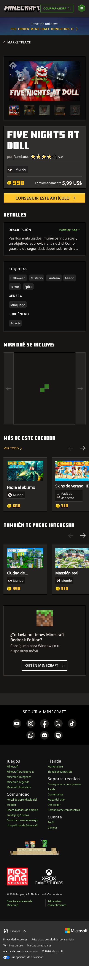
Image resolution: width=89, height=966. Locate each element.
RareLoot (21, 156)
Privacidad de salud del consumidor (53, 939)
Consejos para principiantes (64, 784)
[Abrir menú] (82, 8)
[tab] (14, 110)
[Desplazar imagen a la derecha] (80, 388)
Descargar (54, 805)
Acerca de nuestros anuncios (20, 951)
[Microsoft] (76, 930)
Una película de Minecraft (22, 825)
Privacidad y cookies (15, 939)
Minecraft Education (19, 787)
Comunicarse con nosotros (64, 810)
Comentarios (55, 794)
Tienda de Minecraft (60, 772)
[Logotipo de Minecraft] (21, 8)
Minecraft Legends (18, 782)
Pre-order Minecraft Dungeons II (42, 29)
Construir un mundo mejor (22, 820)
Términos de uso (13, 945)
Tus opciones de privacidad (27, 957)
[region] (44, 388)
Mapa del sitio (56, 799)
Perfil (51, 822)
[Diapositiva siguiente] (83, 448)
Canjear (52, 827)
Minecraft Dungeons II (20, 772)
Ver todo (11, 448)
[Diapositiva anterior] (70, 448)
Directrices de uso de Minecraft (19, 903)
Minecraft (12, 766)
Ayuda (51, 789)
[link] (17, 723)
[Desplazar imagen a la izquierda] (8, 388)
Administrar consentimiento (57, 903)
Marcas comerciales (39, 945)
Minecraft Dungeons (19, 777)
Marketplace (19, 42)
